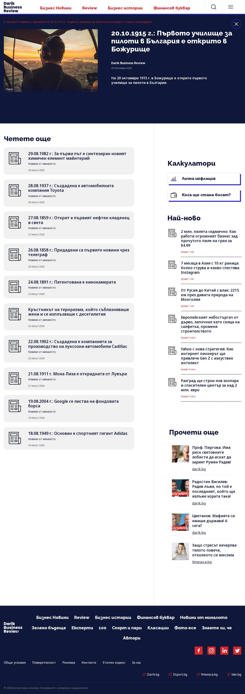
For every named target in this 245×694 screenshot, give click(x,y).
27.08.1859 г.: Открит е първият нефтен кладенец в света (78, 220)
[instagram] (211, 651)
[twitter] (237, 651)
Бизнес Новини (55, 8)
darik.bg (199, 469)
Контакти (89, 662)
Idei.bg (236, 674)
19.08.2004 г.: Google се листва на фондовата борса (73, 404)
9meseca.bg (202, 562)
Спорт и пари (127, 627)
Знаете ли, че (217, 627)
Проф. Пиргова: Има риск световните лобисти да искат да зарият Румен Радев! (211, 455)
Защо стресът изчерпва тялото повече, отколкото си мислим (214, 550)
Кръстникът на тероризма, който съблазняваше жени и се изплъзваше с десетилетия (78, 312)
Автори (131, 637)
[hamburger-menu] (230, 6)
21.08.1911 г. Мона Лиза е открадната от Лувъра (77, 373)
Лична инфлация (198, 178)
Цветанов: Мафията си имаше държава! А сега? (213, 520)
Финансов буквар (172, 8)
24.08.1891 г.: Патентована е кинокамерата (72, 282)
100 (102, 627)
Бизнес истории (125, 8)
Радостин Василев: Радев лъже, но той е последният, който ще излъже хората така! (213, 489)
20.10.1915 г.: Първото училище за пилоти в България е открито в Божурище (101, 22)
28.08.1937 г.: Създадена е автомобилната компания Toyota (71, 188)
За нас (136, 662)
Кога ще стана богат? (206, 194)
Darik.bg (153, 674)
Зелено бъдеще (49, 627)
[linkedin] (224, 651)
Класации (158, 627)
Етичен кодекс (114, 662)
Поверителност (44, 662)
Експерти (82, 627)
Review (89, 8)
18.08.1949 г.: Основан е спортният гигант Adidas (77, 433)
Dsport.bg (180, 674)
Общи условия (15, 662)
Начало (11, 22)
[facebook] (199, 651)
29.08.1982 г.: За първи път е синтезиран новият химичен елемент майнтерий (77, 156)
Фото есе (185, 627)
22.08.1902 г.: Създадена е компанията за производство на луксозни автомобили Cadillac (77, 344)
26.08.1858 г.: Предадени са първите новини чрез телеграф (78, 252)
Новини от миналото (33, 22)
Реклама (68, 662)
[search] (213, 6)
